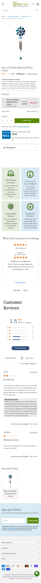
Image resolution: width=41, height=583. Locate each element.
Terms (27, 578)
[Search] (37, 10)
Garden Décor (26, 16)
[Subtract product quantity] (4, 120)
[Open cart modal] (37, 4)
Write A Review (20, 348)
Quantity (4, 116)
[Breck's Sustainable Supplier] (10, 206)
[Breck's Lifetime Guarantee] (10, 173)
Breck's (32, 575)
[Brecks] (20, 4)
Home (3, 16)
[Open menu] (3, 4)
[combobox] (28, 364)
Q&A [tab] (25, 290)
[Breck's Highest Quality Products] (30, 206)
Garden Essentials (13, 16)
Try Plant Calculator (22, 127)
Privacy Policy (11, 528)
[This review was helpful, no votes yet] (31, 424)
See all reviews (20, 283)
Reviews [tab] (16, 290)
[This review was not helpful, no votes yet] (35, 424)
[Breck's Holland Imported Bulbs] (30, 174)
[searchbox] (12, 358)
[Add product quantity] (11, 120)
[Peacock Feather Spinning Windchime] (20, 42)
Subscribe (33, 520)
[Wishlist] (32, 4)
